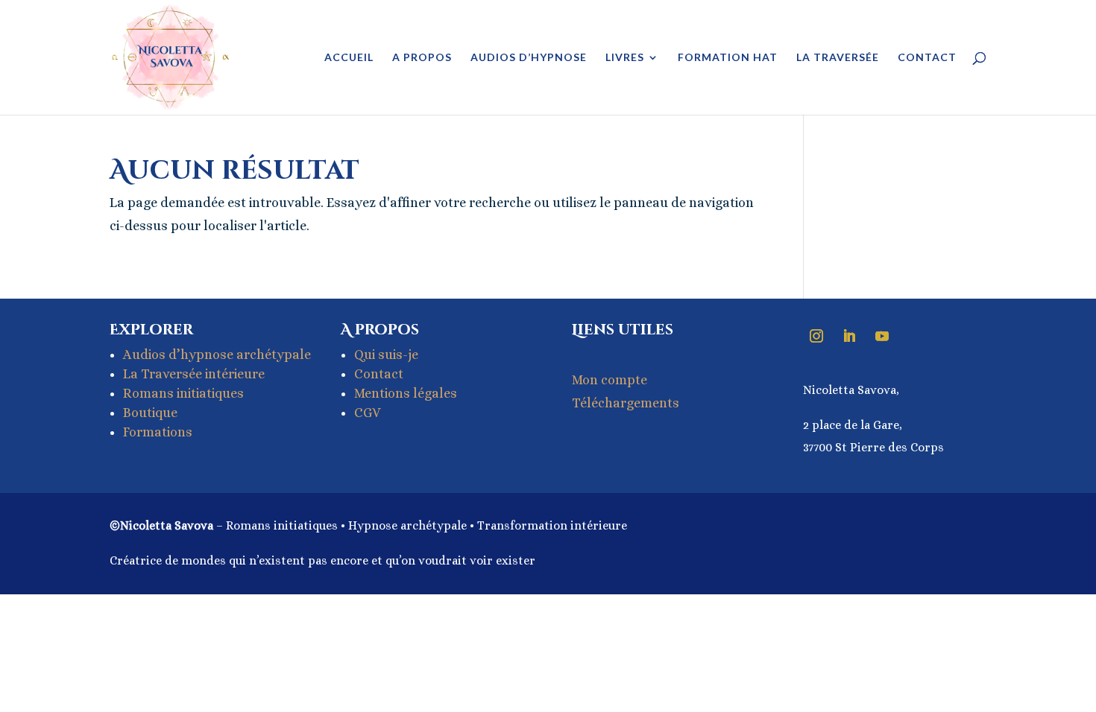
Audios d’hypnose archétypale (217, 354)
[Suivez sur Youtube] (882, 335)
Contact (927, 57)
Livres (624, 57)
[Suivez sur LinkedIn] (849, 335)
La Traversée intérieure (194, 373)
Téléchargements (625, 402)
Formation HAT (728, 57)
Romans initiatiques (183, 393)
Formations (157, 432)
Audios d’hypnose (528, 57)
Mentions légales (405, 393)
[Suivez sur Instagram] (816, 335)
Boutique (150, 412)
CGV (367, 412)
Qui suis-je (386, 354)
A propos (422, 57)
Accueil (349, 57)
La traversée (837, 57)
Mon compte (609, 379)
